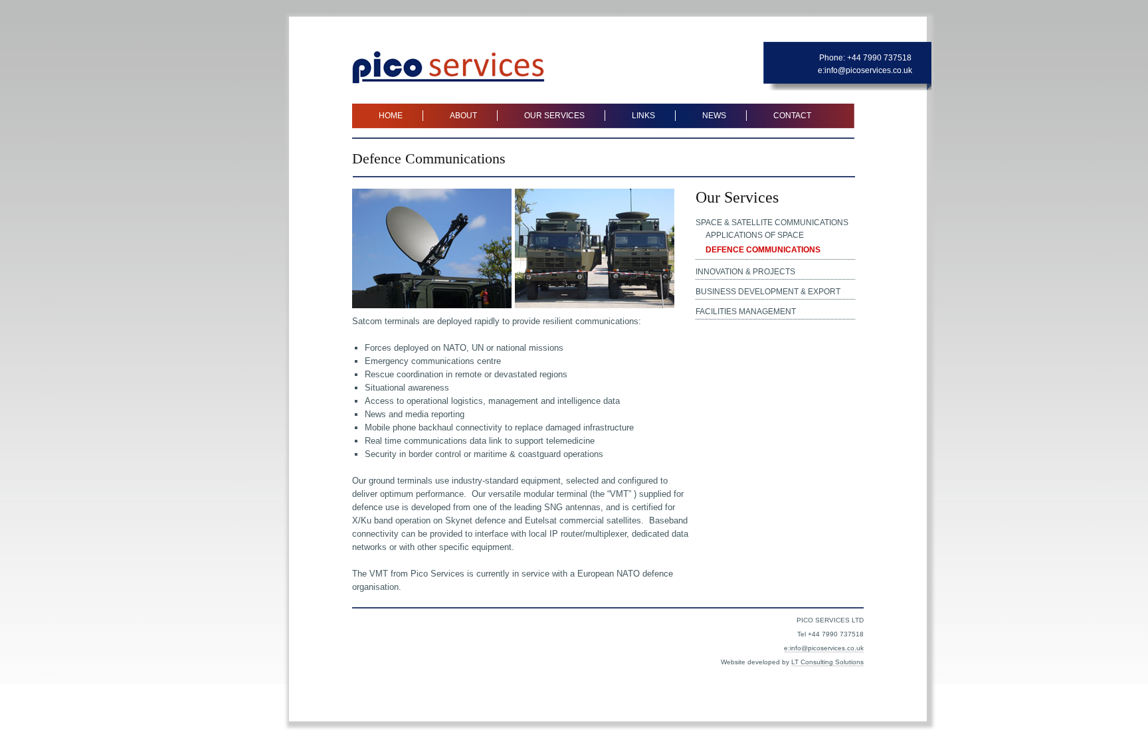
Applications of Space (755, 235)
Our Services (554, 115)
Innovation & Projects (745, 271)
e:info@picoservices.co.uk (865, 70)
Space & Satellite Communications (772, 222)
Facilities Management (746, 311)
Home (391, 115)
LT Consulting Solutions (827, 662)
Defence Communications (763, 249)
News (714, 115)
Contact (792, 115)
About (463, 115)
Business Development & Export (768, 291)
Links (643, 115)
